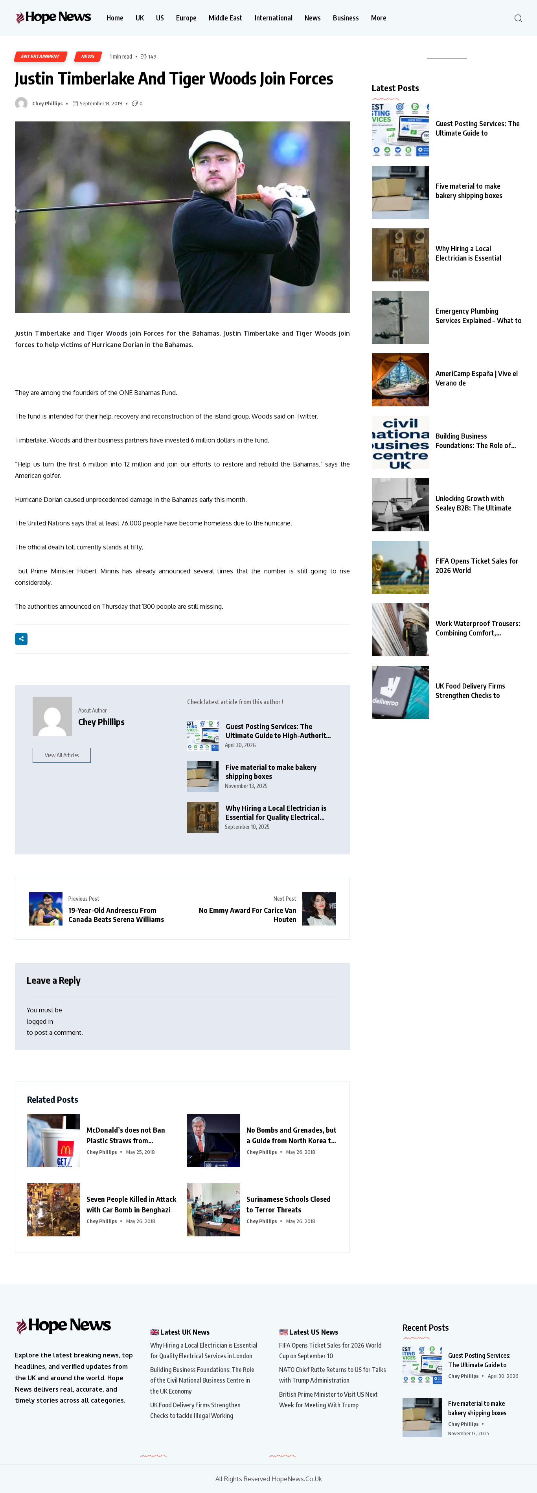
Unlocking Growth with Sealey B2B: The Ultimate (473, 503)
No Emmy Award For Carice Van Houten (247, 914)
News (313, 18)
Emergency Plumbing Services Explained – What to (479, 315)
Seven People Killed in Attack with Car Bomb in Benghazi (131, 1204)
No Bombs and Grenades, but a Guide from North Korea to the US (291, 1135)
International (273, 18)
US (160, 18)
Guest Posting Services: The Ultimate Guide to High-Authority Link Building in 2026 (277, 731)
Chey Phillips (47, 103)
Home (115, 18)
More (378, 18)
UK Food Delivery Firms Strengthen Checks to (470, 690)
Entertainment (40, 56)
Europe (186, 18)
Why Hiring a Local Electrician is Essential (468, 253)
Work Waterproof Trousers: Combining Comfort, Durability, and (478, 628)
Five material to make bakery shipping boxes (271, 771)
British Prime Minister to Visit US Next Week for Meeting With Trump (328, 1399)
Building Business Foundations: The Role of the (473, 440)
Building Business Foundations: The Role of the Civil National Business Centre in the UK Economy (202, 1380)
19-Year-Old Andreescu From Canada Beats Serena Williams (116, 914)
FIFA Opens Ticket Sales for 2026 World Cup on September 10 (330, 1350)
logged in (40, 1021)
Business (346, 18)
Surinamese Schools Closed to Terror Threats (288, 1204)
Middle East (226, 18)
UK (140, 18)
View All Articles (62, 755)
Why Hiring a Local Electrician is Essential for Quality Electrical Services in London (276, 812)
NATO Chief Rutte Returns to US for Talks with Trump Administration (332, 1375)
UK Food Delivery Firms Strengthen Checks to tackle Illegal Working (195, 1410)
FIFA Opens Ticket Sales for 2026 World (477, 565)
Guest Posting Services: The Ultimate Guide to (478, 128)
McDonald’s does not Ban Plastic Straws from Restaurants (125, 1135)
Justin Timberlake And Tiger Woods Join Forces (174, 78)
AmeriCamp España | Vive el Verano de (477, 378)
